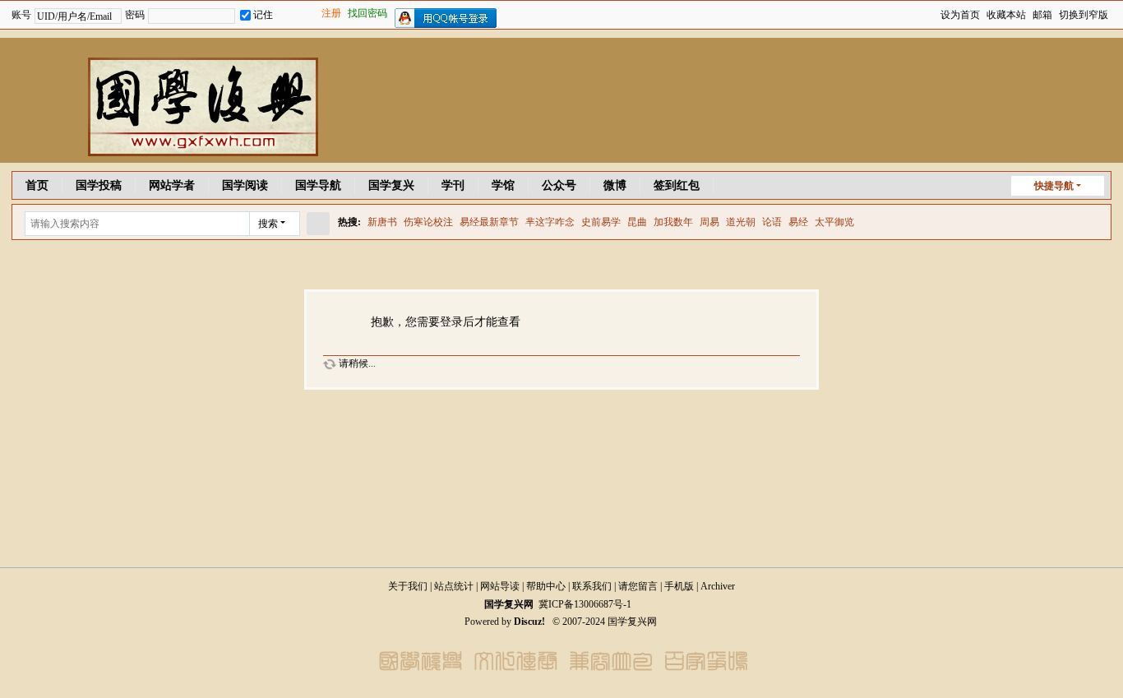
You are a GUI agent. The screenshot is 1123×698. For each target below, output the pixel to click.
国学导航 (318, 185)
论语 (772, 222)
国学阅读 (245, 185)
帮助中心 (546, 586)
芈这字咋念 (550, 222)
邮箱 (1042, 15)
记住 (263, 15)
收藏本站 (1006, 15)
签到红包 (677, 185)
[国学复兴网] (159, 153)
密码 (135, 15)
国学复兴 (391, 185)
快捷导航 (1054, 186)
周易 (709, 222)
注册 (331, 13)
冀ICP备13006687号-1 (584, 604)
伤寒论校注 (428, 222)
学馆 (503, 185)
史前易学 (601, 222)
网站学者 (172, 185)
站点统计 (454, 586)
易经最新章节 (489, 222)
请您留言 (638, 586)
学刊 (452, 185)
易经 (798, 222)
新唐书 (382, 222)
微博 (614, 185)
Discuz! (529, 621)
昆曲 (637, 222)
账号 (21, 15)
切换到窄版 (1083, 15)
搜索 (268, 223)
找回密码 (367, 13)
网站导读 (500, 586)
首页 (37, 185)
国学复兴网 (509, 604)
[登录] (295, 16)
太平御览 (834, 222)
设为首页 (960, 15)
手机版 (679, 586)
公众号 (559, 185)
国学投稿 (99, 185)
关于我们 (407, 586)
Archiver (717, 586)
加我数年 (673, 222)
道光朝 (741, 222)
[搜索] (318, 223)
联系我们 (592, 586)
